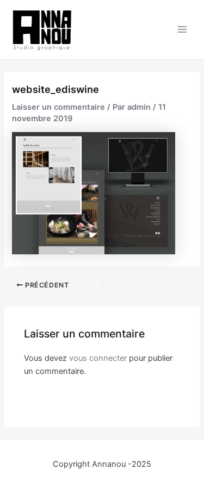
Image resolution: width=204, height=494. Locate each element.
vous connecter (98, 358)
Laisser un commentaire (58, 107)
